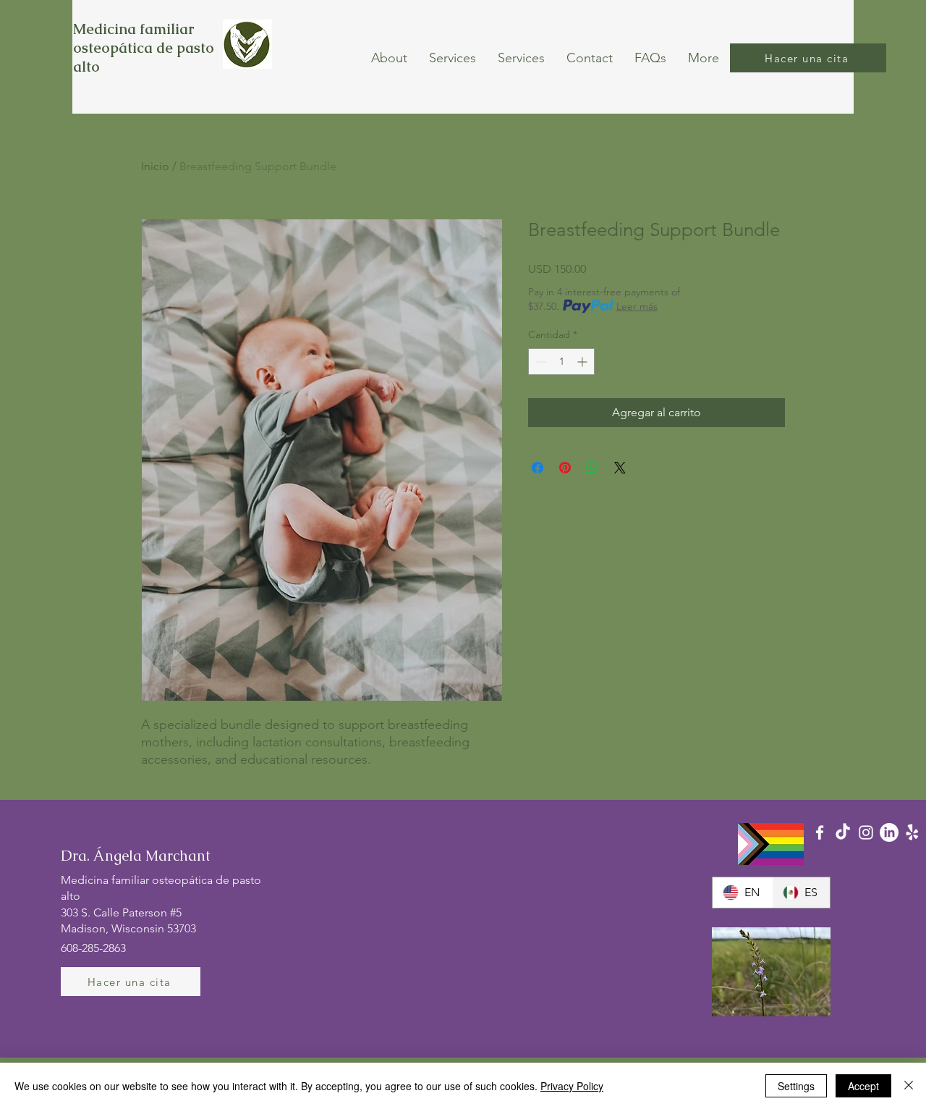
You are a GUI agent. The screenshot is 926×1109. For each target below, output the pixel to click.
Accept (863, 1086)
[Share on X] (620, 467)
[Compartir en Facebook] (537, 467)
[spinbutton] (561, 361)
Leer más (637, 306)
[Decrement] (539, 361)
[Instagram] (866, 832)
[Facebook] (819, 832)
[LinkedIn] (889, 832)
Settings (796, 1086)
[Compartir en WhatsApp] (592, 467)
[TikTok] (842, 832)
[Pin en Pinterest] (565, 467)
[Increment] (583, 361)
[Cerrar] (908, 1085)
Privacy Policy (571, 1086)
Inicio (155, 166)
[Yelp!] (912, 832)
